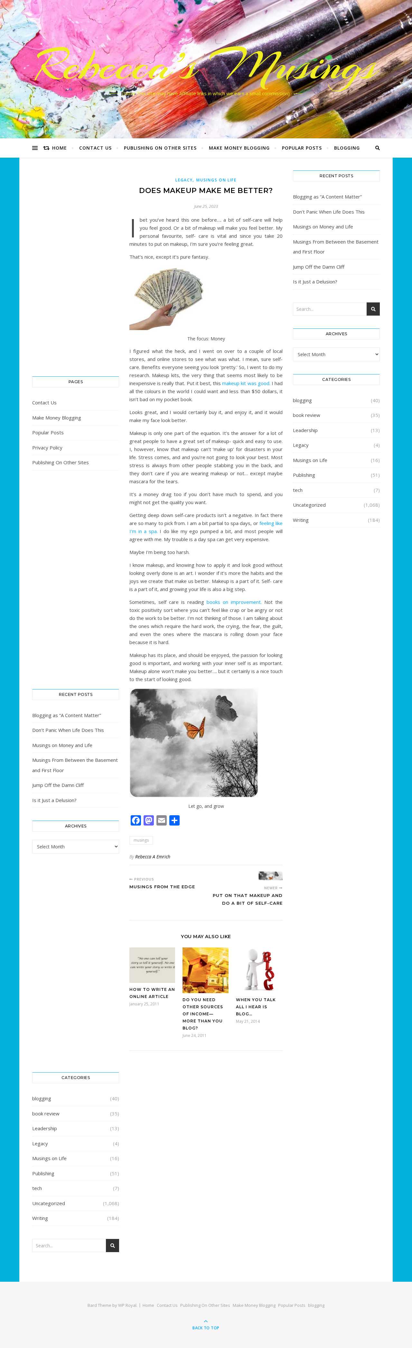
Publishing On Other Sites (160, 148)
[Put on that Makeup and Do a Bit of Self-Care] (270, 876)
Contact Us (95, 148)
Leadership (44, 1128)
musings (141, 840)
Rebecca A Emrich (152, 857)
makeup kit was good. (246, 383)
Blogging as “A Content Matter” (66, 715)
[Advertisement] (75, 267)
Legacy (40, 1143)
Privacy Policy (47, 447)
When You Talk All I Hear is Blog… (256, 1006)
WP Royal (127, 1305)
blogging (347, 148)
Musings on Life (49, 1158)
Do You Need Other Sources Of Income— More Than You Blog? (203, 1013)
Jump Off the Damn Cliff (58, 785)
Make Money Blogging (239, 148)
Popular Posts (302, 148)
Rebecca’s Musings (206, 65)
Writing (40, 1218)
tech (37, 1188)
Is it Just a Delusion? (54, 800)
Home (59, 148)
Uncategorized (48, 1203)
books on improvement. (234, 602)
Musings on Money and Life (62, 745)
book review (46, 1113)
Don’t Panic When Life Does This (68, 730)
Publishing (43, 1173)
